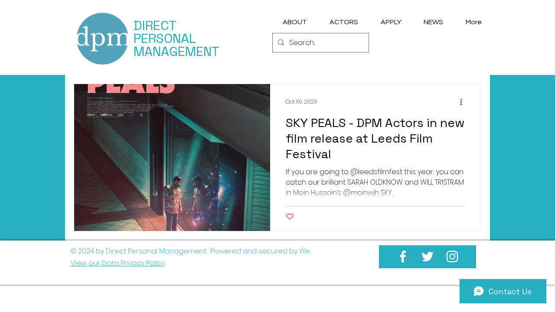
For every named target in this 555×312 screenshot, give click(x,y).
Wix (304, 251)
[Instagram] (452, 256)
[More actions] (464, 102)
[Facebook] (403, 256)
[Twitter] (427, 256)
